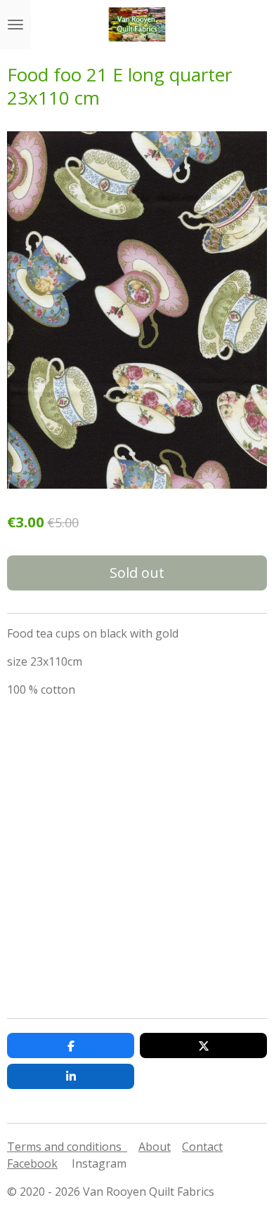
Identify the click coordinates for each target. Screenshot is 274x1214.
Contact (202, 1146)
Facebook (32, 1163)
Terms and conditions (67, 1146)
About (154, 1146)
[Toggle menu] (15, 24)
